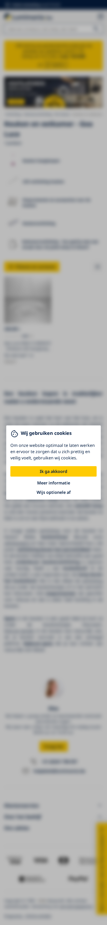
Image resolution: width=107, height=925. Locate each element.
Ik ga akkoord (53, 471)
